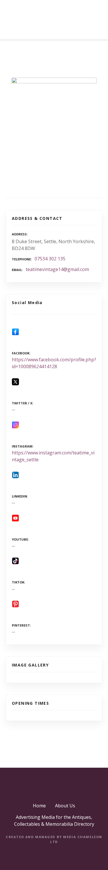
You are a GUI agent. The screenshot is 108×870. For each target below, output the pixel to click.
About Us (65, 805)
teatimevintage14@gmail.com (57, 269)
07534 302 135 (50, 259)
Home (39, 805)
